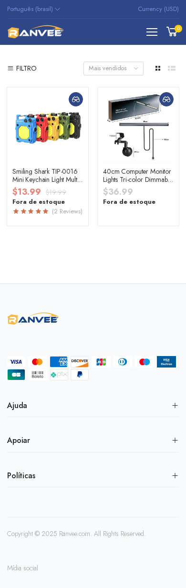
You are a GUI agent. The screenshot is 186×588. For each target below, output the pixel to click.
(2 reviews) (66, 211)
